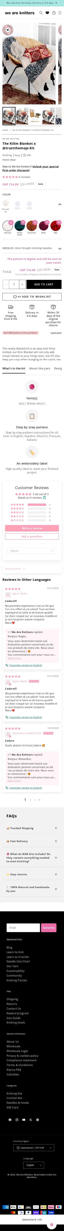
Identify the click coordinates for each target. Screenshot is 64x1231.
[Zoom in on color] (11, 222)
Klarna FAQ (14, 1069)
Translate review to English (25, 665)
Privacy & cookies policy (22, 1056)
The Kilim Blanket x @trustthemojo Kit (33, 130)
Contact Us (14, 1008)
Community (14, 975)
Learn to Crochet (18, 957)
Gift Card (12, 1107)
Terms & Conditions (20, 1065)
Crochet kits (14, 1098)
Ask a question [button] (32, 536)
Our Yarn (13, 966)
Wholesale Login (17, 1051)
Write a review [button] (32, 528)
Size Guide (14, 1018)
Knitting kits (14, 1093)
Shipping (33, 274)
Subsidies (13, 1074)
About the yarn (39, 368)
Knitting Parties (17, 980)
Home (5, 130)
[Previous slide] (7, 116)
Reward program (18, 1013)
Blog (9, 947)
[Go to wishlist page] (47, 13)
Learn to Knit (15, 952)
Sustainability (15, 971)
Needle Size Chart (18, 961)
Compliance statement (22, 1060)
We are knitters (11, 139)
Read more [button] (14, 658)
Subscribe (49, 928)
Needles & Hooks (18, 1103)
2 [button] (30, 799)
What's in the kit (13, 368)
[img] (13, 588)
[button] (22, 116)
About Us (13, 1041)
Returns (12, 1004)
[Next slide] (56, 116)
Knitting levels (16, 1022)
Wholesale (13, 1046)
